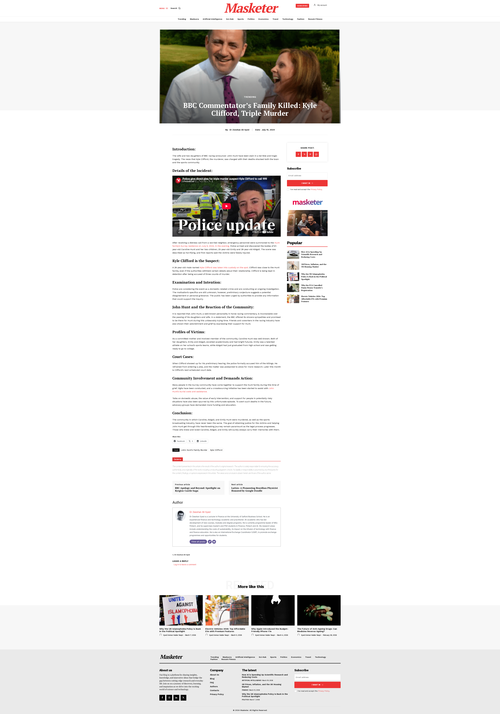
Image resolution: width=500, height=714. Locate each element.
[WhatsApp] (316, 154)
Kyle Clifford (216, 450)
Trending (250, 97)
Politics (245, 700)
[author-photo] (161, 635)
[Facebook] (298, 154)
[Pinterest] (310, 154)
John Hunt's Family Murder (194, 450)
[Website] (210, 542)
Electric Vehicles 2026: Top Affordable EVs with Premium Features (314, 299)
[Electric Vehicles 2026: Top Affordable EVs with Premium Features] (293, 299)
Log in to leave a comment (185, 564)
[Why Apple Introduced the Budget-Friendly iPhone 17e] (273, 610)
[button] (176, 8)
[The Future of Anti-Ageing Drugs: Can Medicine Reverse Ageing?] (319, 610)
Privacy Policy (316, 189)
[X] (304, 154)
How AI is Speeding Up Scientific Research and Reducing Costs (311, 254)
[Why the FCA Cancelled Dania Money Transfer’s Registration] (293, 288)
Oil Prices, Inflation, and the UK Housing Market (313, 265)
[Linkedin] (176, 698)
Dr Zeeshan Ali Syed (239, 130)
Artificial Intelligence (251, 680)
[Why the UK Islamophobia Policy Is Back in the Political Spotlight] (293, 276)
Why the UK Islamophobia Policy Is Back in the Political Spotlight (314, 276)
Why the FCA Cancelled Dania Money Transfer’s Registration (312, 288)
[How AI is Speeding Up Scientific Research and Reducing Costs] (293, 254)
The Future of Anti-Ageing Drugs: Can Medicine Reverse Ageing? (317, 630)
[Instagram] (169, 698)
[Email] (214, 542)
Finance (245, 690)
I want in (305, 183)
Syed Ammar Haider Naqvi (173, 635)
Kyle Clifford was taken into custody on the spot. (224, 267)
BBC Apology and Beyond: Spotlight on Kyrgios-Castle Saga (197, 489)
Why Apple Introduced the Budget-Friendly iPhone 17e (269, 630)
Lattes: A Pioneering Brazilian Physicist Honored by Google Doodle (254, 489)
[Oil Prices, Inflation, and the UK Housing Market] (293, 265)
